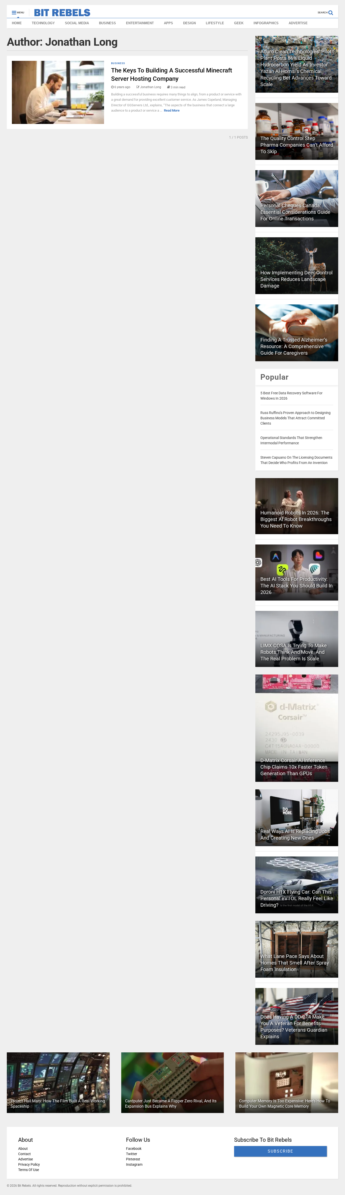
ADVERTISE (298, 23)
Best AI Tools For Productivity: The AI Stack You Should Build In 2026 (296, 585)
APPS (168, 23)
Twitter (131, 1154)
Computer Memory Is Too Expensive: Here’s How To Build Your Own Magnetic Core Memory (284, 1104)
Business (118, 63)
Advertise (25, 1159)
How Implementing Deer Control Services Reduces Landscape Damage (296, 279)
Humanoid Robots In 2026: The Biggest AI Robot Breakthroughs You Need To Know (296, 519)
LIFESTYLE (215, 23)
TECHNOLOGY (43, 23)
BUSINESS (107, 23)
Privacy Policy (29, 1164)
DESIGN (189, 23)
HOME (17, 23)
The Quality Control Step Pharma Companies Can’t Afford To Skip (296, 144)
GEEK (238, 23)
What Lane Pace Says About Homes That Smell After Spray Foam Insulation (294, 962)
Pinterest (133, 1159)
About (23, 1149)
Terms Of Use (28, 1170)
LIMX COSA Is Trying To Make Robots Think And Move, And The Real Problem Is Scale (293, 652)
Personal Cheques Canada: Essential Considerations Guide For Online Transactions (295, 212)
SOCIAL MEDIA (77, 23)
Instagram (134, 1164)
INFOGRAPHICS (266, 23)
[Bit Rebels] (59, 14)
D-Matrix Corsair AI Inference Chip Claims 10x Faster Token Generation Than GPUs (293, 766)
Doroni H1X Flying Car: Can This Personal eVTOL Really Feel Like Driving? (296, 898)
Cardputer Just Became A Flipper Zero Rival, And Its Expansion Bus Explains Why (170, 1104)
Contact (24, 1154)
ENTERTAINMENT (140, 23)
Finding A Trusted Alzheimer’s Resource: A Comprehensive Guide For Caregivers (293, 346)
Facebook (133, 1149)
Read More (172, 110)
